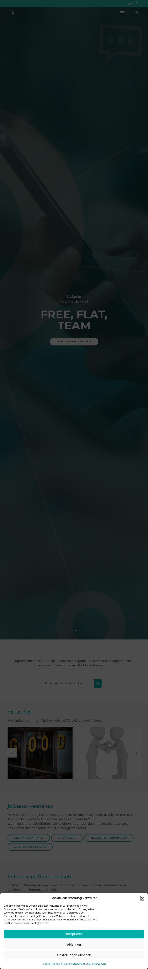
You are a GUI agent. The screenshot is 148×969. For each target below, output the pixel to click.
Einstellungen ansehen (74, 955)
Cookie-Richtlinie (52, 963)
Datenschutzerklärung (77, 963)
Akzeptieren (74, 934)
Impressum (99, 963)
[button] (142, 898)
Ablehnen (74, 945)
